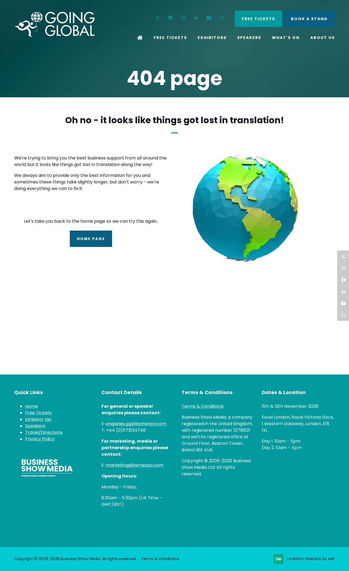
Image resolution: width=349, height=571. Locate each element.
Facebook (170, 18)
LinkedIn (343, 291)
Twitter (158, 18)
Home (140, 38)
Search (222, 18)
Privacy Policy (40, 439)
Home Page (91, 238)
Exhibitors (212, 37)
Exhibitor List (38, 419)
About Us (322, 37)
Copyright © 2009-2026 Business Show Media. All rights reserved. (75, 558)
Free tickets (258, 19)
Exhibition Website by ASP (311, 558)
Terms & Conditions (203, 406)
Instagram (183, 18)
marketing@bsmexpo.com (134, 465)
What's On (286, 37)
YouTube (209, 18)
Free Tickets (170, 37)
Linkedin (196, 18)
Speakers (249, 37)
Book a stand (309, 19)
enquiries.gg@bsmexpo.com (136, 424)
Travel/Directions (44, 432)
